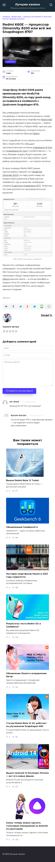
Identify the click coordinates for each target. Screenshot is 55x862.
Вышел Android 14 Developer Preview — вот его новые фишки (27, 774)
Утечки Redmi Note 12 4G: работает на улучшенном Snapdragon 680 (26, 724)
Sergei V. (46, 315)
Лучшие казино (27, 4)
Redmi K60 (46, 119)
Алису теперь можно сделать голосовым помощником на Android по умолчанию (27, 826)
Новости (10, 62)
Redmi (36, 133)
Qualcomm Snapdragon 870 (26, 186)
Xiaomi (6, 279)
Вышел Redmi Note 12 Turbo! (22, 480)
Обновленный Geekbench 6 (22, 527)
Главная (6, 17)
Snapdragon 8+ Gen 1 (17, 151)
